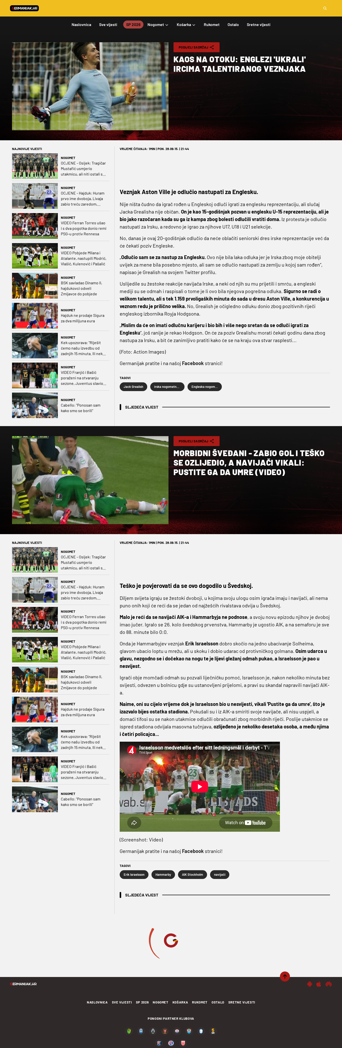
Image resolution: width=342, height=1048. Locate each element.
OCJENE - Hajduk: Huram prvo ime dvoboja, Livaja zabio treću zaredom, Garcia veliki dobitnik (82, 199)
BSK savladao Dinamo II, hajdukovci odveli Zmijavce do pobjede (81, 288)
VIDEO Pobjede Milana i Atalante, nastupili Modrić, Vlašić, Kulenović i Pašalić (83, 258)
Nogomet (68, 158)
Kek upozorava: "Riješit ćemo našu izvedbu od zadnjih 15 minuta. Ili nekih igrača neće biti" (83, 348)
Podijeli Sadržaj (193, 47)
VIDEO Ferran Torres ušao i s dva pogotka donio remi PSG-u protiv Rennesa (83, 228)
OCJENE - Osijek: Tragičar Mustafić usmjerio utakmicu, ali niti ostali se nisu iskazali (83, 169)
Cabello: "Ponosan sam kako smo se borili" (80, 408)
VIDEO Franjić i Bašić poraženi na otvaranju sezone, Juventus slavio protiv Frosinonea (82, 378)
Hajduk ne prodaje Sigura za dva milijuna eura (82, 318)
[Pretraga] (325, 8)
